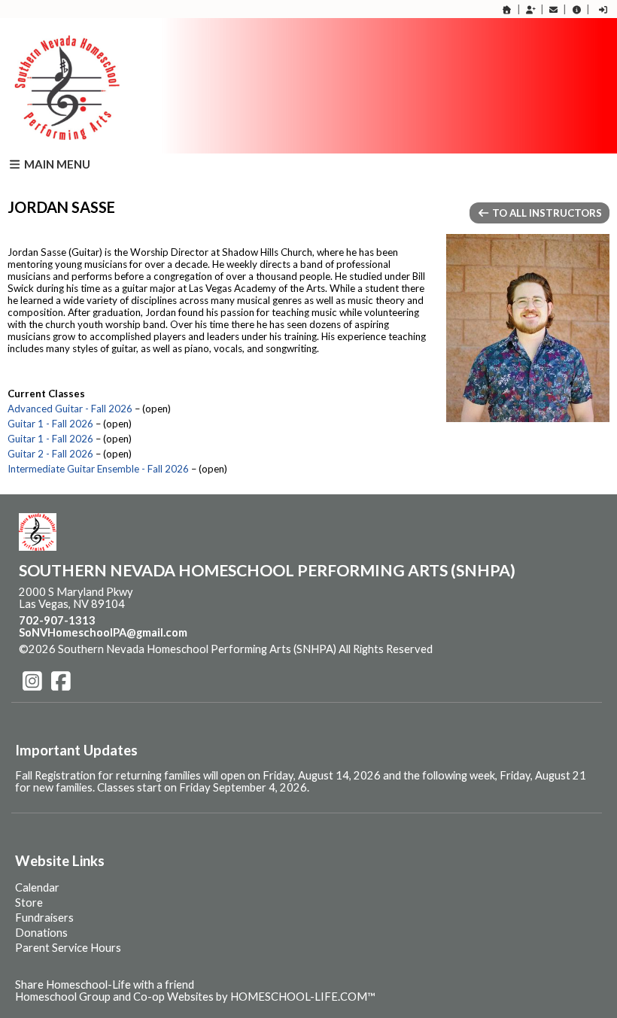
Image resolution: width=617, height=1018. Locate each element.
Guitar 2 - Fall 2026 (50, 454)
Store (29, 902)
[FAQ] (576, 9)
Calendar (37, 887)
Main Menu (56, 164)
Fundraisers (44, 917)
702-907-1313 (57, 620)
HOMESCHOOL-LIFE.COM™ (302, 996)
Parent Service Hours (68, 947)
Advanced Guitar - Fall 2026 (70, 409)
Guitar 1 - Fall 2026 (50, 424)
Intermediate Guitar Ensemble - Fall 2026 (98, 469)
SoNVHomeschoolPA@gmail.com (103, 632)
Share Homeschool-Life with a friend (104, 984)
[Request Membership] (530, 9)
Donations (41, 932)
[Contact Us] (554, 9)
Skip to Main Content (498, 649)
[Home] (507, 9)
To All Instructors (546, 213)
